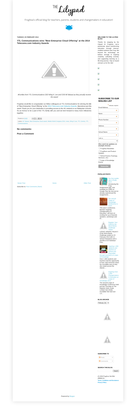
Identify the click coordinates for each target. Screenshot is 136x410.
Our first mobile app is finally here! (113, 180)
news (67, 121)
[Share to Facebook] (39, 119)
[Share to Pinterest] (41, 119)
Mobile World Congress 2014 (56, 121)
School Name (107, 132)
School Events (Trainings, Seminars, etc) (108, 157)
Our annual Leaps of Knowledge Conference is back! (113, 202)
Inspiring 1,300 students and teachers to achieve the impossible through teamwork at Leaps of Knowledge (109, 251)
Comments (104, 361)
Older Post (87, 183)
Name (107, 113)
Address (107, 126)
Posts (102, 357)
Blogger (72, 396)
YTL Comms (81, 121)
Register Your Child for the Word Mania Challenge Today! (113, 226)
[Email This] (33, 119)
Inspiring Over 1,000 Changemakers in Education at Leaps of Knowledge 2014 (109, 276)
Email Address (107, 107)
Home (54, 183)
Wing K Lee (73, 121)
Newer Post (21, 183)
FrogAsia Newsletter (107, 148)
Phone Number (107, 119)
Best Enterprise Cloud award (38, 121)
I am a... (101, 138)
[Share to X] (37, 119)
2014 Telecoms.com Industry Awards (62, 106)
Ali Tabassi (26, 121)
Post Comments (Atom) (34, 186)
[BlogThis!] (35, 119)
